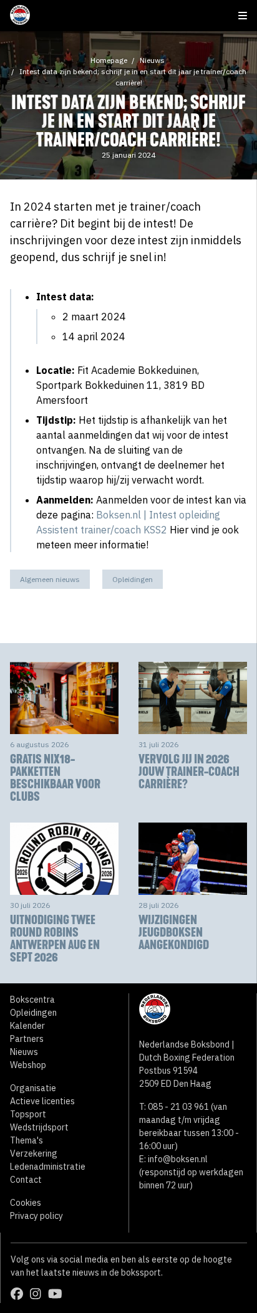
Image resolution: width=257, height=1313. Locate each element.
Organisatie (33, 1088)
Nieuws (152, 60)
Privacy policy (36, 1215)
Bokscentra (32, 999)
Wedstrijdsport (39, 1127)
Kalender (27, 1025)
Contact (26, 1179)
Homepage (108, 60)
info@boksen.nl (178, 1159)
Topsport (28, 1114)
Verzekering (33, 1153)
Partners (27, 1038)
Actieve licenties (42, 1101)
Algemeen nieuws (50, 579)
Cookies (25, 1202)
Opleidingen (132, 579)
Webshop (28, 1065)
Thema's (26, 1140)
